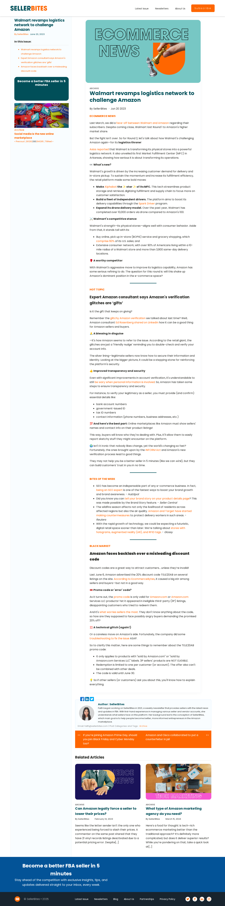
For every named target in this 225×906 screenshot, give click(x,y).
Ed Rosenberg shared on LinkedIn (137, 322)
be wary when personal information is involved (125, 382)
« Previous (19, 141)
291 (27, 141)
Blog (115, 899)
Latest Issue (142, 8)
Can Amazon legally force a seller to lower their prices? (105, 811)
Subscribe (203, 8)
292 (30, 141)
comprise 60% (105, 241)
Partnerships (147, 899)
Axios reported (99, 149)
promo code (122, 597)
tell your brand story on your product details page (157, 498)
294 (38, 141)
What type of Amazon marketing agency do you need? (174, 811)
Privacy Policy (167, 899)
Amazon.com (158, 597)
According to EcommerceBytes (134, 579)
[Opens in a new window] (82, 700)
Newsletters (162, 8)
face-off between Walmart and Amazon (142, 123)
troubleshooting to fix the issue (109, 638)
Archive (19, 130)
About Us (180, 8)
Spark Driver (147, 203)
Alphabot (111, 187)
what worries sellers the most (118, 612)
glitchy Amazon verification (127, 318)
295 (42, 141)
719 (46, 141)
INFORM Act (153, 450)
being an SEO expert (109, 490)
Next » (50, 141)
